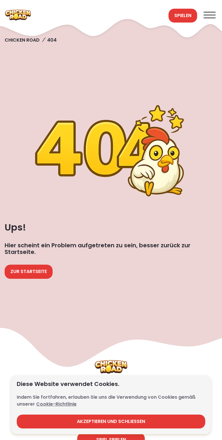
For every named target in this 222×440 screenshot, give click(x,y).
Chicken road (22, 40)
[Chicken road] (84, 15)
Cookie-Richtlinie (56, 404)
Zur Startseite (28, 271)
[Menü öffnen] (209, 16)
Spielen (182, 15)
